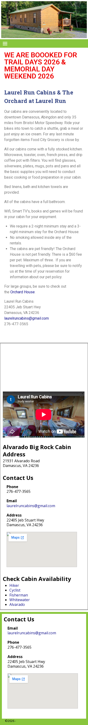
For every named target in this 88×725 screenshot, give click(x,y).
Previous (6, 20)
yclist (16, 590)
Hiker (14, 585)
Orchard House (22, 292)
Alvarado (17, 604)
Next (82, 20)
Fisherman (18, 595)
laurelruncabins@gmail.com (26, 318)
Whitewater (19, 599)
